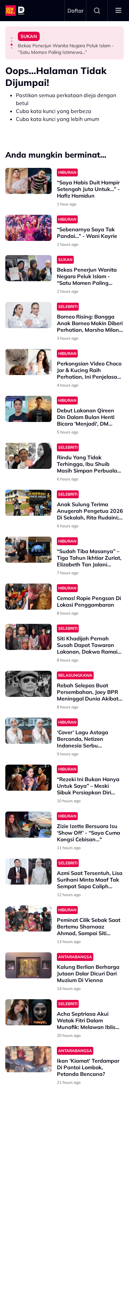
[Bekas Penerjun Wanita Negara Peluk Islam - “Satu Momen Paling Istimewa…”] (28, 268)
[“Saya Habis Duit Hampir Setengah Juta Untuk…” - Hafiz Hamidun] (28, 181)
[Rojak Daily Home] (15, 10)
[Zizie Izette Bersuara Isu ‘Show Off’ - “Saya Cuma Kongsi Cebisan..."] (28, 825)
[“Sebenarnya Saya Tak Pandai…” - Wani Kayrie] (28, 228)
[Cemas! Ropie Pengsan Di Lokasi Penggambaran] (28, 597)
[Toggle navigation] (118, 10)
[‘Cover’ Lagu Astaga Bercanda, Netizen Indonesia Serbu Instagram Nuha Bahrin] (28, 731)
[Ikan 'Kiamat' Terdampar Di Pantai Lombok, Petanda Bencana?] (28, 1059)
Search (97, 10)
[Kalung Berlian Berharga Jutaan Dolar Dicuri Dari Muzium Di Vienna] (28, 965)
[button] (12, 38)
